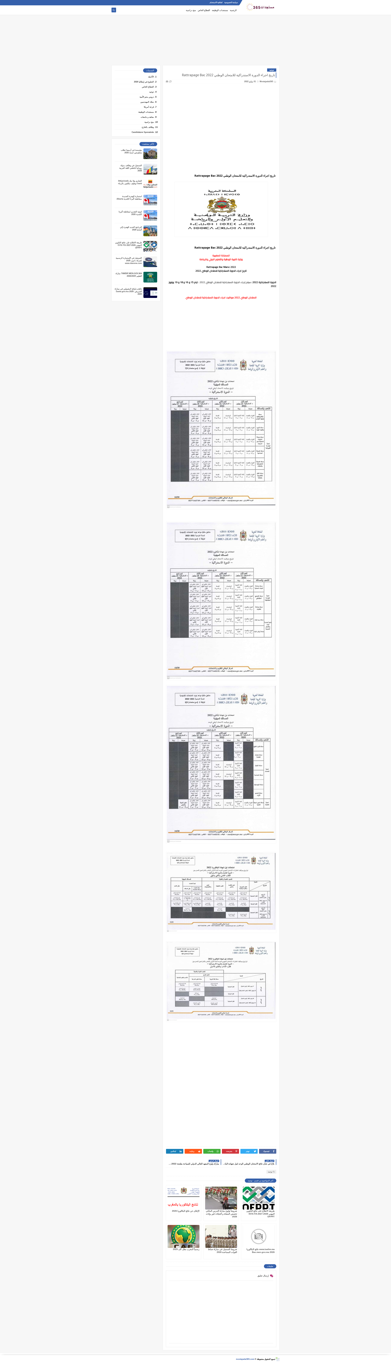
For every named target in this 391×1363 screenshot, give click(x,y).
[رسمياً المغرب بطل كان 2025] (183, 1236)
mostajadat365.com (245, 1359)
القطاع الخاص (204, 10)
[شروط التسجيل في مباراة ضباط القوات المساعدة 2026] (221, 1236)
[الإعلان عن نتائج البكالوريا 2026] (183, 1198)
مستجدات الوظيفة (220, 10)
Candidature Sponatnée (143, 132)
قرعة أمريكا (149, 107)
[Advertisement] (195, 41)
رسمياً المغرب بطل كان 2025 (186, 1249)
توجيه (271, 70)
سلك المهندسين (147, 102)
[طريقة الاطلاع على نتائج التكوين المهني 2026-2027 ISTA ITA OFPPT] (259, 1198)
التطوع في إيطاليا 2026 (144, 82)
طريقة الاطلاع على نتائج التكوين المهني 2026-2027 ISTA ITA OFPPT (260, 1214)
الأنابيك (151, 77)
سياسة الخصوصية (231, 2)
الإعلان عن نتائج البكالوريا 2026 (185, 1211)
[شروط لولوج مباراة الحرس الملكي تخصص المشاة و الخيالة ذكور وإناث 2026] (221, 1198)
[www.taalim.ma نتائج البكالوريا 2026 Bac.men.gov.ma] (259, 1236)
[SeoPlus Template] (277, 1359)
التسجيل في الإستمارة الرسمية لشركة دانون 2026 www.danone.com (129, 260)
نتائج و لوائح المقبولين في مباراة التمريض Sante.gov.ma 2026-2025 (128, 291)
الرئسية (233, 10)
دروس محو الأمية (147, 97)
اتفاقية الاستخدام (216, 2)
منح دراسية (191, 10)
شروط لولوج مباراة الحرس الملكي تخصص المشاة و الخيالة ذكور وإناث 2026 (221, 1214)
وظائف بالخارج (148, 127)
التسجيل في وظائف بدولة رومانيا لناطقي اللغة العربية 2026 (130, 168)
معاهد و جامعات (147, 117)
